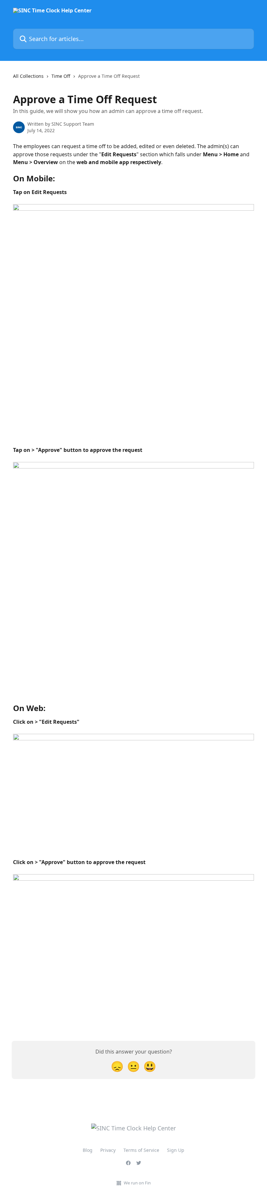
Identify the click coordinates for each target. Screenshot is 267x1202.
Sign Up (175, 1150)
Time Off (60, 76)
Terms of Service (141, 1150)
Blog (87, 1150)
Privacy (108, 1150)
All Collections (28, 76)
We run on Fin (137, 1183)
